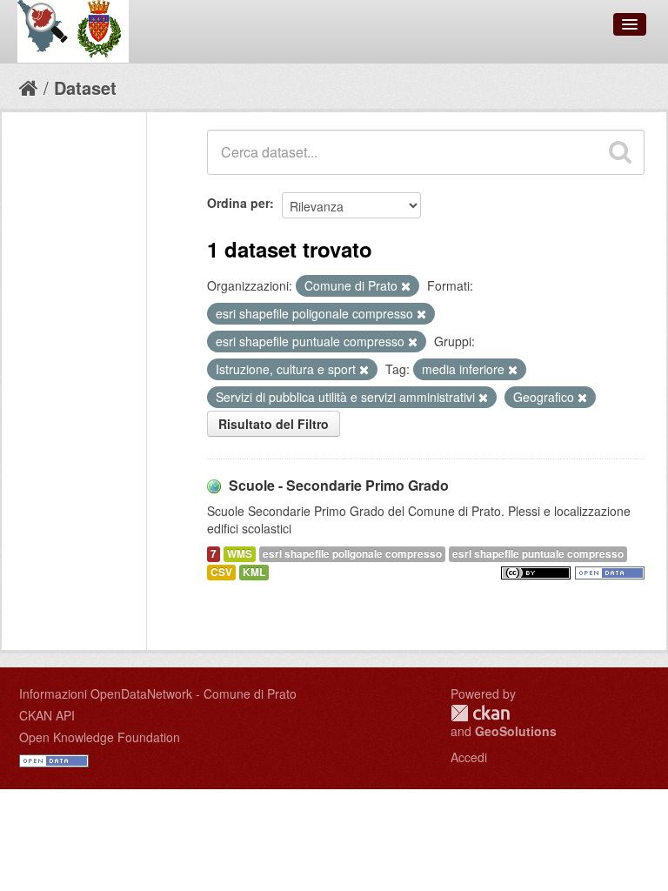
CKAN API (47, 715)
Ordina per (238, 202)
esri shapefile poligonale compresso (352, 553)
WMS (239, 553)
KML (254, 572)
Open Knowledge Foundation (99, 737)
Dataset (85, 87)
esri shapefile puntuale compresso (538, 553)
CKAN (480, 713)
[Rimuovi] (406, 286)
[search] (620, 152)
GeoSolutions (516, 731)
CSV (221, 572)
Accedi (469, 757)
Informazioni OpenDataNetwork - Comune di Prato (158, 693)
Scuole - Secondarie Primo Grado (339, 485)
